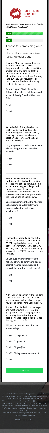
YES (10, 105)
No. (10, 359)
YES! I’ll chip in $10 (18, 335)
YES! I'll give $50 (17, 347)
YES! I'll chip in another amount (24, 353)
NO (10, 111)
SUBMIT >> (24, 370)
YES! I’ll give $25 (17, 341)
